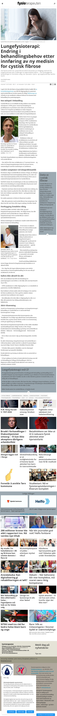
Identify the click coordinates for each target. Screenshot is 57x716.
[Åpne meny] (2, 3)
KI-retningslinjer (8, 647)
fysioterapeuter (6, 398)
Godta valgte (21, 711)
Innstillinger (11, 711)
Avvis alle (30, 711)
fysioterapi (44, 395)
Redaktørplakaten (36, 669)
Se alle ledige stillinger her (28, 514)
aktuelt (31, 398)
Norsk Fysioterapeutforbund (13, 649)
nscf (23, 398)
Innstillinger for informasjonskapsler (45, 714)
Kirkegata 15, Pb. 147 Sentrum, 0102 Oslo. (12, 646)
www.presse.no (46, 687)
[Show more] (47, 235)
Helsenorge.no (32, 93)
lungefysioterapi (34, 395)
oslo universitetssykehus (42, 398)
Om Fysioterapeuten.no (11, 653)
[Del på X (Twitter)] (53, 84)
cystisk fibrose (6, 395)
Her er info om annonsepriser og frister (17, 650)
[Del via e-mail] (55, 84)
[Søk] (54, 3)
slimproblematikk (17, 395)
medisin (26, 395)
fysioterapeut (16, 398)
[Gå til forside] (29, 3)
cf (26, 398)
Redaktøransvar (6, 661)
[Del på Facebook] (51, 84)
